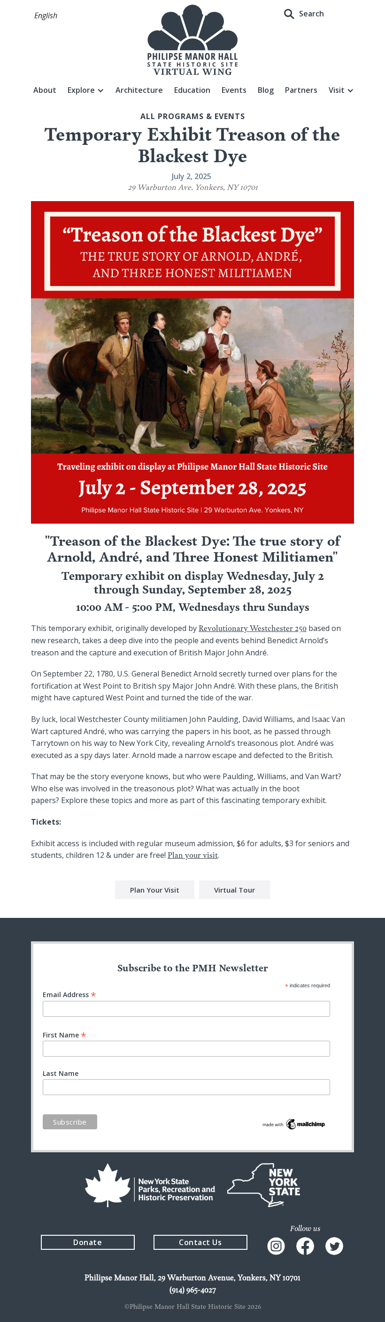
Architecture (139, 90)
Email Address (69, 994)
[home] (192, 40)
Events (234, 90)
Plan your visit (193, 855)
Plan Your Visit (154, 889)
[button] (46, 16)
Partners (301, 90)
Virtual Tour (234, 889)
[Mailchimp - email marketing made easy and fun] (294, 1123)
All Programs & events (192, 116)
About (44, 90)
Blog (266, 90)
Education (192, 90)
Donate (87, 1242)
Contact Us (200, 1242)
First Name (64, 1034)
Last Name (60, 1073)
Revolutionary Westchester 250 (253, 628)
